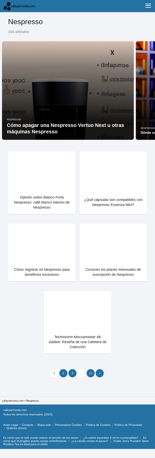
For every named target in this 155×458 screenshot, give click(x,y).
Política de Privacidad (128, 424)
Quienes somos (16, 428)
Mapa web (44, 424)
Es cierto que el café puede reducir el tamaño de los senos (40, 437)
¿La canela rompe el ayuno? (89, 441)
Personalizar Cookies (68, 424)
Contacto (28, 424)
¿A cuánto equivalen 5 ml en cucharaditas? (110, 437)
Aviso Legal (10, 424)
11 (90, 373)
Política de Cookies (98, 424)
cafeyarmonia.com (15, 410)
